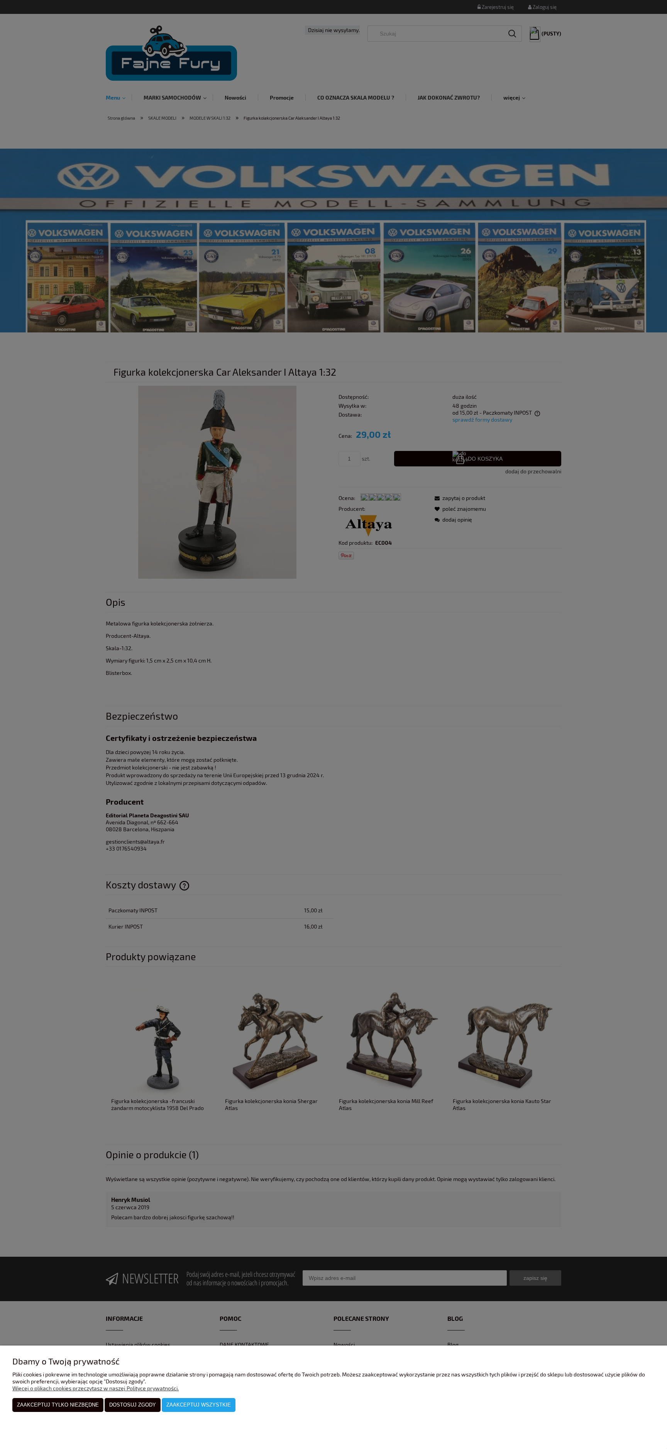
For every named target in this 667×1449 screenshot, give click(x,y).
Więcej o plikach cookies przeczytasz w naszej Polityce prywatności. (95, 1388)
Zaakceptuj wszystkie (198, 1405)
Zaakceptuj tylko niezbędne (58, 1405)
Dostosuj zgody (132, 1405)
